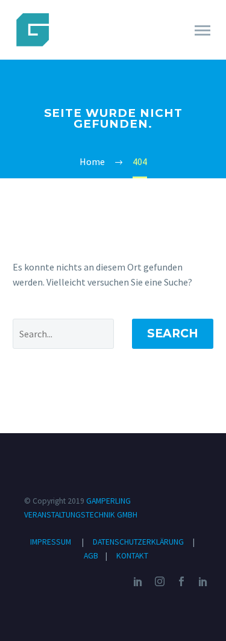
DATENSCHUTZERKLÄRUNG (139, 542)
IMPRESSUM (50, 542)
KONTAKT (132, 556)
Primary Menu (202, 31)
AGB (92, 556)
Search (172, 333)
